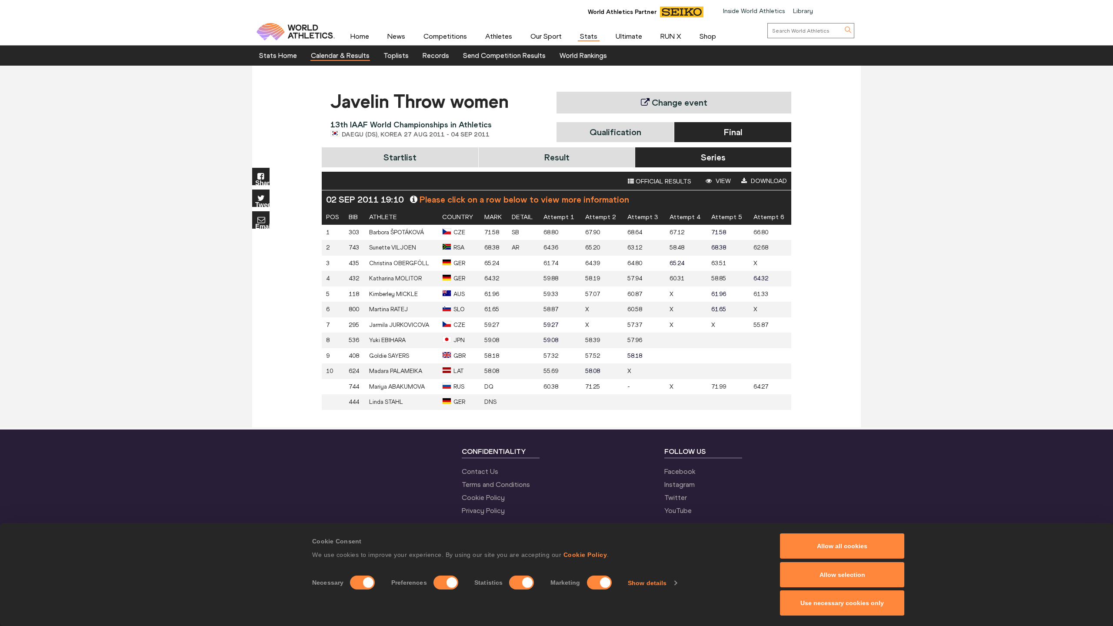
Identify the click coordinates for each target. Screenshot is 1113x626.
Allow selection (842, 574)
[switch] (445, 582)
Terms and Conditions (496, 484)
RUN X (670, 36)
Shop (708, 36)
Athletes (498, 36)
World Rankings (583, 55)
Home (359, 36)
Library (803, 11)
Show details (647, 582)
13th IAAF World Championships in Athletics (411, 125)
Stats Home (278, 55)
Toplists (396, 55)
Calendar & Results (340, 55)
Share (262, 182)
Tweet (262, 204)
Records (436, 55)
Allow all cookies (842, 546)
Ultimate (629, 36)
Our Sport (546, 36)
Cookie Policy (585, 554)
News (396, 36)
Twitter (675, 497)
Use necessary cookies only (842, 602)
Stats (588, 36)
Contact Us (480, 471)
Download (768, 181)
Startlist (400, 157)
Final (733, 132)
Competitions (445, 36)
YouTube (678, 510)
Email (262, 226)
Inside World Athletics (754, 11)
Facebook (680, 471)
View (722, 181)
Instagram (679, 484)
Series (713, 157)
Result (557, 157)
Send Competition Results (504, 55)
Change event (678, 102)
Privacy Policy (483, 510)
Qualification (615, 132)
